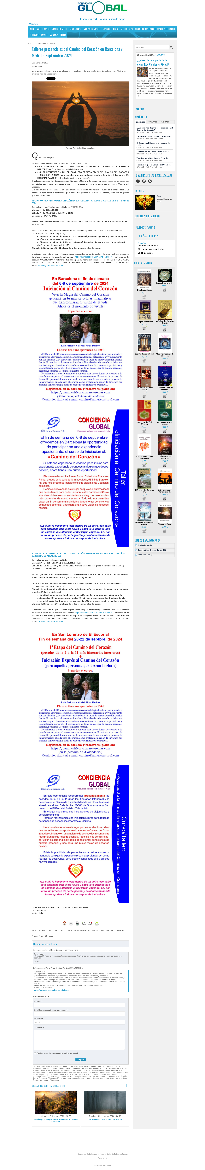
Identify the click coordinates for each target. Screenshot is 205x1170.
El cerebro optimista (148, 245)
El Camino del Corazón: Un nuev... (144, 523)
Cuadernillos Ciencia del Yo (150, 550)
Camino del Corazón (92, 28)
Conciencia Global (59, 28)
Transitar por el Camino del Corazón (152, 158)
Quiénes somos (43, 28)
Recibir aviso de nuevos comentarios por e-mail (57, 1053)
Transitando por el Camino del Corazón (154, 165)
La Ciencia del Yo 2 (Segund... (164, 423)
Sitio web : (38, 1019)
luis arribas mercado (82, 930)
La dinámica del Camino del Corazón (153, 152)
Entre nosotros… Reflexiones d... (165, 491)
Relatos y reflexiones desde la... (144, 389)
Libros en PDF (144, 555)
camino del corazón (56, 930)
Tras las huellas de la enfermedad (144, 457)
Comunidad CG (145, 55)
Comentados (164, 122)
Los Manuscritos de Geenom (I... (165, 389)
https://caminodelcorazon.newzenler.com (93, 257)
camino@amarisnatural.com (50, 265)
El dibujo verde (145, 253)
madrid (95, 930)
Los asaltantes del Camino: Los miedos (105, 1119)
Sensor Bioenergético (164, 283)
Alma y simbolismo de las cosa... (165, 355)
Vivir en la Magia (164, 524)
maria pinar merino (107, 930)
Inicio (32, 28)
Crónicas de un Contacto (165, 457)
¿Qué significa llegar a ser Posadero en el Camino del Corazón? (56, 1120)
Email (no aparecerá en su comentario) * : (51, 1010)
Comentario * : (40, 1027)
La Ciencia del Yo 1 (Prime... (144, 423)
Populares (152, 122)
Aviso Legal (102, 1158)
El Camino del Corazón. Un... (144, 491)
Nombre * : (38, 1001)
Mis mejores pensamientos (151, 249)
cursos (69, 930)
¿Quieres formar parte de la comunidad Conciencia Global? (153, 62)
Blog (159, 196)
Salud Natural (75, 28)
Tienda (63, 34)
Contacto (54, 34)
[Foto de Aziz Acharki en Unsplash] (80, 82)
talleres (120, 930)
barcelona (42, 930)
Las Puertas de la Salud (144, 354)
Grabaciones (143, 545)
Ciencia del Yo (127, 28)
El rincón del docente (38, 34)
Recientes (140, 122)
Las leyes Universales (144, 322)
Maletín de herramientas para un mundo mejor (155, 28)
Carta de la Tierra (110, 28)
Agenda (140, 109)
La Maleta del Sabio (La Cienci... (165, 322)
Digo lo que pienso (144, 290)
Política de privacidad (102, 1166)
